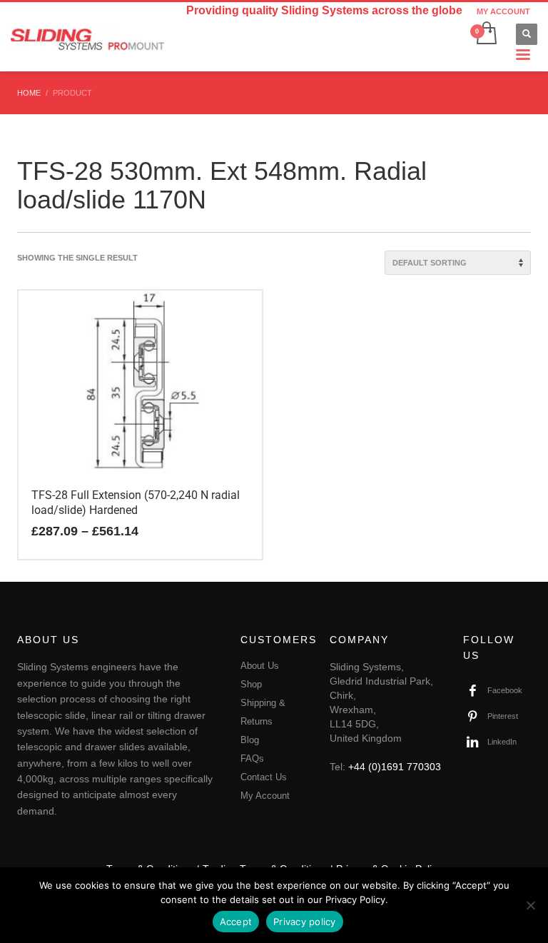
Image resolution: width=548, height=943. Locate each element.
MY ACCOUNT (503, 11)
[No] (530, 905)
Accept (236, 921)
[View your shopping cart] (486, 34)
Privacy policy (304, 921)
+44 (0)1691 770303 (394, 766)
